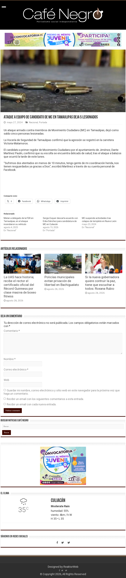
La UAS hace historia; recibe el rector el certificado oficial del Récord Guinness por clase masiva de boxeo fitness (20, 286)
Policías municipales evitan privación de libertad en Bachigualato (61, 281)
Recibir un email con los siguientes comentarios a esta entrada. (45, 399)
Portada (43, 122)
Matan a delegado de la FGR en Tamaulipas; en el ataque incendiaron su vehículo (18, 221)
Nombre (10, 359)
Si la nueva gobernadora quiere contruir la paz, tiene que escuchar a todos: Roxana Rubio (102, 282)
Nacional (33, 122)
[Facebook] (57, 542)
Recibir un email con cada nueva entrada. (31, 404)
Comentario (12, 330)
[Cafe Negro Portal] (63, 14)
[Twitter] (62, 542)
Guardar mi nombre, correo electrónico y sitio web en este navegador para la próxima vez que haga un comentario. (62, 392)
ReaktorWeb (70, 566)
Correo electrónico (16, 369)
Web (6, 380)
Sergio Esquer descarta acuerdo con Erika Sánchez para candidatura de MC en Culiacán (60, 221)
